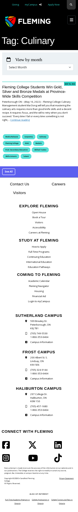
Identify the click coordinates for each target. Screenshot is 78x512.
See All (9, 171)
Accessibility (39, 227)
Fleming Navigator (39, 286)
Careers (64, 184)
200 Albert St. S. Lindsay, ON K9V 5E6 (39, 361)
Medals (39, 143)
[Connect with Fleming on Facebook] (7, 447)
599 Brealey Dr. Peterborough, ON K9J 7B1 (40, 324)
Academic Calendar (39, 281)
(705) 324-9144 (39, 369)
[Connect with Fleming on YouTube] (34, 460)
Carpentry (28, 137)
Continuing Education (39, 256)
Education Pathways (39, 267)
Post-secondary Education (16, 150)
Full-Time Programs (39, 251)
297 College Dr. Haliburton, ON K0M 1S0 (38, 397)
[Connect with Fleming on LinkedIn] (59, 447)
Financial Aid (39, 296)
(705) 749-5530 (39, 333)
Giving (15, 4)
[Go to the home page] (27, 21)
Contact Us (19, 184)
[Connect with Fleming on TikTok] (59, 460)
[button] (71, 5)
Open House (39, 212)
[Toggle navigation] (71, 19)
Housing (39, 291)
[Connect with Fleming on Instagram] (7, 460)
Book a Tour (39, 217)
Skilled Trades (40, 150)
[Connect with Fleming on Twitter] (33, 447)
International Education (39, 262)
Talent (26, 156)
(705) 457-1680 (39, 406)
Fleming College (12, 143)
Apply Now (53, 4)
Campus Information (41, 342)
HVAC (27, 143)
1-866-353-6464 (39, 337)
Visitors (19, 193)
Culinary (42, 137)
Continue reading (20, 120)
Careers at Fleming (39, 232)
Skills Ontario (11, 156)
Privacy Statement (66, 478)
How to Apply (39, 246)
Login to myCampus (39, 301)
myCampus (31, 4)
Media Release (11, 137)
